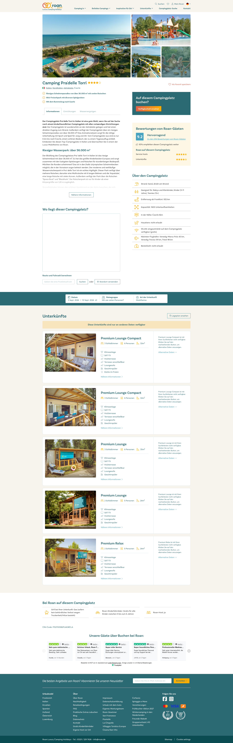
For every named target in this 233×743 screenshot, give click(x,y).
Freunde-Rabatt (139, 718)
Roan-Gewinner (110, 712)
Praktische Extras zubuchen (85, 712)
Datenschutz (78, 719)
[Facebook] (164, 699)
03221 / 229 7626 (84, 739)
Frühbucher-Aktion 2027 (143, 708)
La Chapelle (108, 723)
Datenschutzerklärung (113, 701)
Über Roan (78, 698)
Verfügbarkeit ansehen (148, 109)
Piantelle (107, 719)
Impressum (107, 698)
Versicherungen (139, 705)
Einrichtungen (69, 111)
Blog (75, 715)
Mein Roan (179, 4)
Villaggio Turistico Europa (114, 726)
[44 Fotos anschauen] (86, 45)
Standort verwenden (109, 281)
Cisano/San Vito (110, 730)
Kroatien (46, 705)
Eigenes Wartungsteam (113, 708)
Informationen (53, 111)
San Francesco (109, 715)
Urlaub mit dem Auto (112, 705)
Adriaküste (68, 88)
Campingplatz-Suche (168, 8)
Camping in (79, 8)
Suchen (82, 281)
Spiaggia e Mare (139, 701)
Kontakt (187, 8)
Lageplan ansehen (180, 315)
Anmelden (180, 681)
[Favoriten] (168, 4)
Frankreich (47, 698)
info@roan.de (99, 739)
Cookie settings (184, 739)
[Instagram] (171, 699)
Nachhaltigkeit (79, 701)
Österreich (47, 715)
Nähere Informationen (81, 195)
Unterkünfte (145, 8)
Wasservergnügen (88, 111)
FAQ (75, 708)
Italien (49, 88)
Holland (46, 712)
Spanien (46, 708)
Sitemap (168, 739)
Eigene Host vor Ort (82, 730)
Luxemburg (47, 719)
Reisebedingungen (81, 705)
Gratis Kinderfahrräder (83, 726)
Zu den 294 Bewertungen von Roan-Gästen (166, 139)
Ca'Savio (136, 698)
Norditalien (58, 88)
